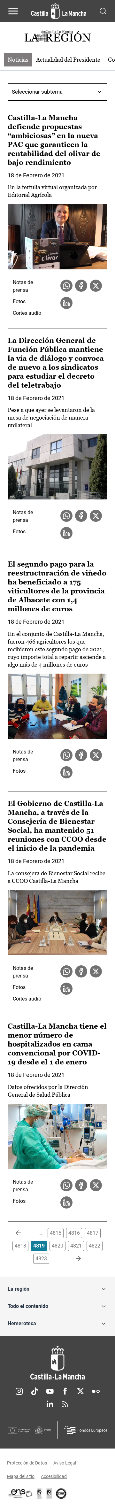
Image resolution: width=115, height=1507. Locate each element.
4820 (57, 1246)
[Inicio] (57, 1363)
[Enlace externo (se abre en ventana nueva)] (49, 1493)
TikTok (34, 1391)
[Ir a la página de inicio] (58, 11)
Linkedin (49, 1404)
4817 (92, 1233)
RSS (65, 1404)
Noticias (18, 59)
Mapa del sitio (20, 1476)
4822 (94, 1246)
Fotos (19, 301)
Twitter (80, 1391)
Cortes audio (27, 313)
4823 (41, 1259)
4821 (76, 1246)
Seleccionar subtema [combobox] (37, 92)
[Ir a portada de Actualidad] (57, 37)
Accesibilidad (54, 1476)
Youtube (49, 1391)
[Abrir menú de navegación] (13, 11)
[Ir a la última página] (73, 1259)
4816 (74, 1233)
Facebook (65, 1391)
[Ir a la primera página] (23, 1233)
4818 (20, 1246)
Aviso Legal (64, 1462)
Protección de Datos (27, 1462)
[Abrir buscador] (103, 11)
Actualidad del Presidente (68, 59)
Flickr (95, 1391)
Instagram (19, 1391)
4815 (55, 1233)
